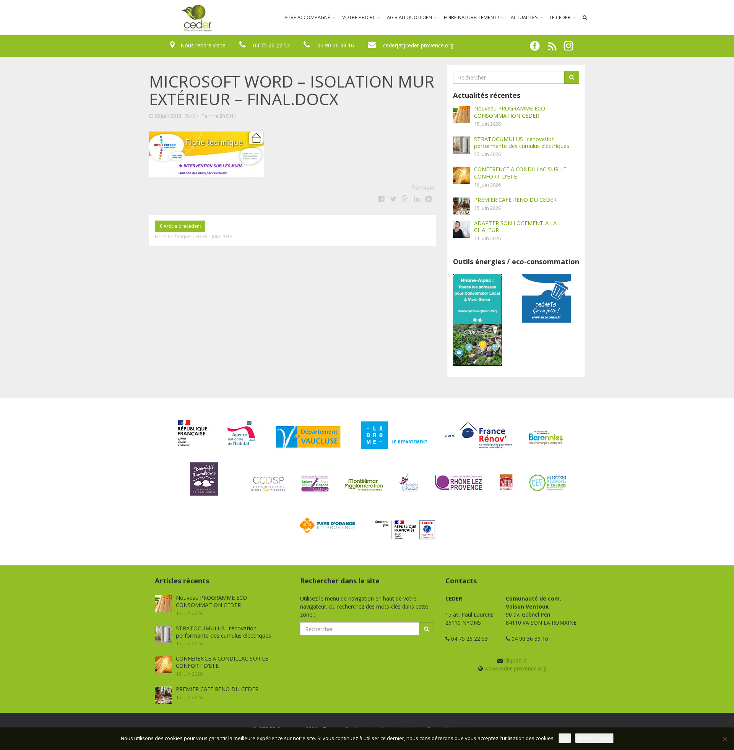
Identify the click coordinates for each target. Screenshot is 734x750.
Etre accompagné (308, 17)
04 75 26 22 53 (271, 45)
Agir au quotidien (410, 17)
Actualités (525, 17)
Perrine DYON (217, 116)
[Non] (724, 739)
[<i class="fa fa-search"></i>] (585, 17)
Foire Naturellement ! (472, 17)
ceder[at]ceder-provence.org (418, 45)
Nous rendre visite (203, 45)
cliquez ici (516, 660)
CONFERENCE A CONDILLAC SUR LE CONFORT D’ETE (520, 172)
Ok (565, 738)
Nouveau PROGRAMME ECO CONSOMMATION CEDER (509, 111)
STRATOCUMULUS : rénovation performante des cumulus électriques (521, 142)
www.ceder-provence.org (515, 668)
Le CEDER (561, 17)
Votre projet (359, 17)
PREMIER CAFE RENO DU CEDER (515, 199)
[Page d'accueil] (146, 17)
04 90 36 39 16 (335, 45)
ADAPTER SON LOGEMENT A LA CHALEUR (515, 226)
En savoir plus (594, 738)
